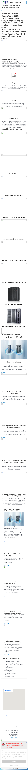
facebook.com (14, 737)
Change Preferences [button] (14, 765)
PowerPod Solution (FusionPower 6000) (14, 152)
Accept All (14, 761)
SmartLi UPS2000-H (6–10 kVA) (14, 195)
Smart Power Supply (14, 362)
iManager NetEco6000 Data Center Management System (14, 495)
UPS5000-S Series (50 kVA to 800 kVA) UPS (14, 326)
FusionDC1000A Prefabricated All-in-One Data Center (14, 426)
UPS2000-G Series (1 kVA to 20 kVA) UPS (14, 239)
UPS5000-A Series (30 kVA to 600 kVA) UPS (14, 261)
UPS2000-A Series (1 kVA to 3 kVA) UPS (14, 217)
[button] (3, 71)
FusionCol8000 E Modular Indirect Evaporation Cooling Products (14, 461)
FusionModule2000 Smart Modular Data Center (14, 392)
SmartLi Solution (14, 173)
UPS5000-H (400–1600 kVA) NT (14, 304)
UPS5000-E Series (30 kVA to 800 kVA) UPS (14, 282)
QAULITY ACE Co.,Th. (15, 2)
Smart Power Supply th (7, 10)
